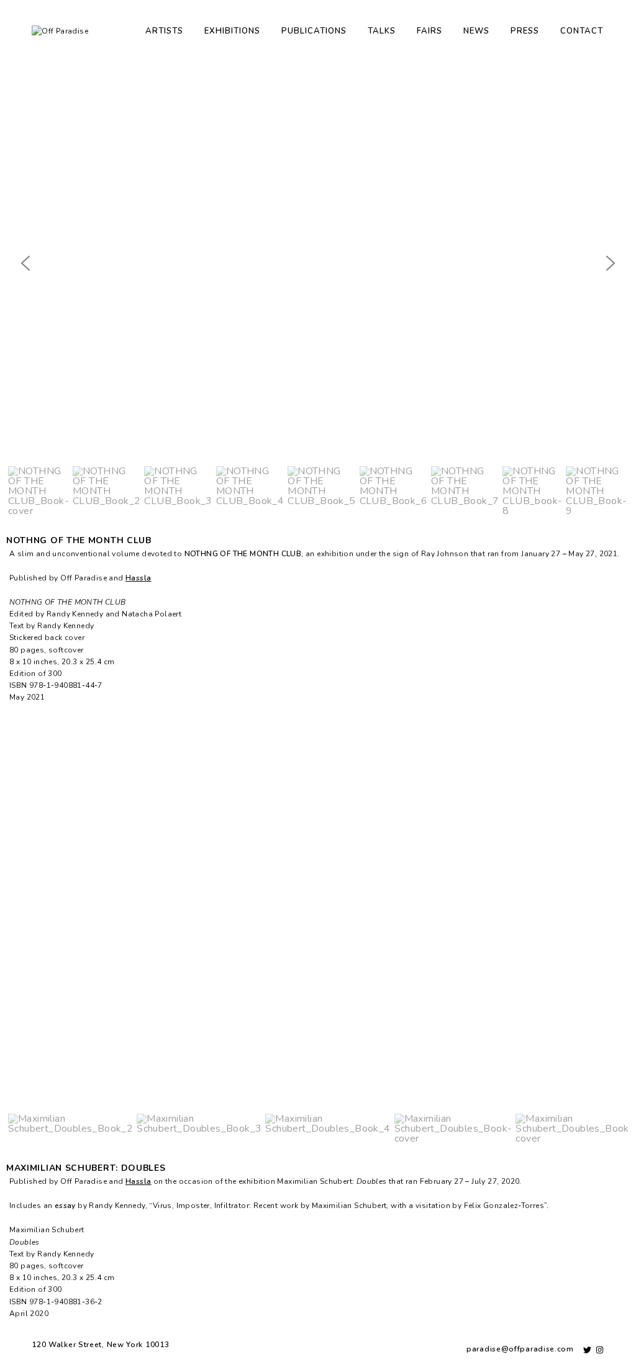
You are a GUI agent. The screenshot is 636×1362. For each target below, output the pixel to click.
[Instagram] (600, 1350)
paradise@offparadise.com (520, 1349)
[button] (25, 263)
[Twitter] (587, 1350)
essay (65, 1206)
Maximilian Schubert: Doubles (86, 1168)
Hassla (138, 578)
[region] (318, 293)
